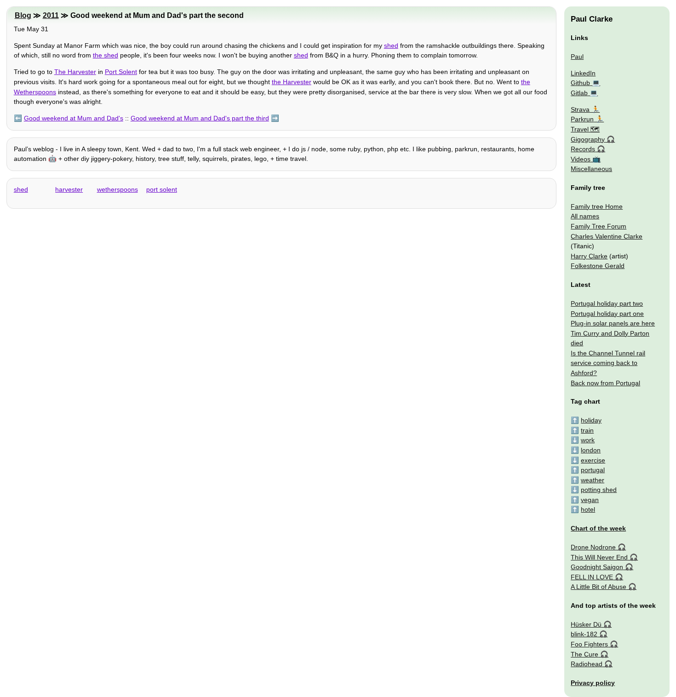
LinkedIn (583, 73)
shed (391, 45)
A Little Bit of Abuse (598, 586)
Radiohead (586, 664)
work (588, 440)
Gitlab (579, 93)
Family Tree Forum (598, 226)
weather (592, 480)
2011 (51, 15)
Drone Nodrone (593, 547)
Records (583, 149)
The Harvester (75, 71)
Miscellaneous (591, 168)
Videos (580, 159)
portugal (593, 470)
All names (585, 216)
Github (580, 82)
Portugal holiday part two (607, 303)
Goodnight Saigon (597, 567)
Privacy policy (593, 682)
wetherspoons (117, 189)
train (587, 430)
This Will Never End (599, 557)
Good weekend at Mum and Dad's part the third (200, 118)
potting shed (599, 489)
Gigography (588, 139)
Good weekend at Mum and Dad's (73, 118)
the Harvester (291, 82)
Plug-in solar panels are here (613, 323)
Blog (23, 15)
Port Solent (121, 71)
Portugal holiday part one (607, 313)
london (591, 450)
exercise (593, 460)
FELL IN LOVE (592, 577)
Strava (580, 109)
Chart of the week (598, 528)
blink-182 (584, 634)
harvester (69, 189)
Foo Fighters (589, 644)
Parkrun (582, 119)
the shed (105, 55)
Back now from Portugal (605, 383)
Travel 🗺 (585, 129)
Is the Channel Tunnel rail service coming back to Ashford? (608, 363)
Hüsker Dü (586, 624)
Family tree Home (597, 206)
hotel (588, 509)
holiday (591, 420)
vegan (590, 499)
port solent (161, 189)
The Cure (584, 654)
